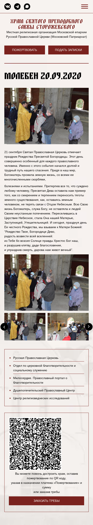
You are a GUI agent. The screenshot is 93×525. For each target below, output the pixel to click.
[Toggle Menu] (84, 6)
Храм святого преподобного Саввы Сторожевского (46, 24)
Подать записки (68, 50)
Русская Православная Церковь (35, 358)
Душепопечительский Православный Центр (44, 390)
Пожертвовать (24, 50)
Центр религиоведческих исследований (41, 398)
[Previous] (4, 326)
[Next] (89, 326)
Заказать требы (46, 500)
